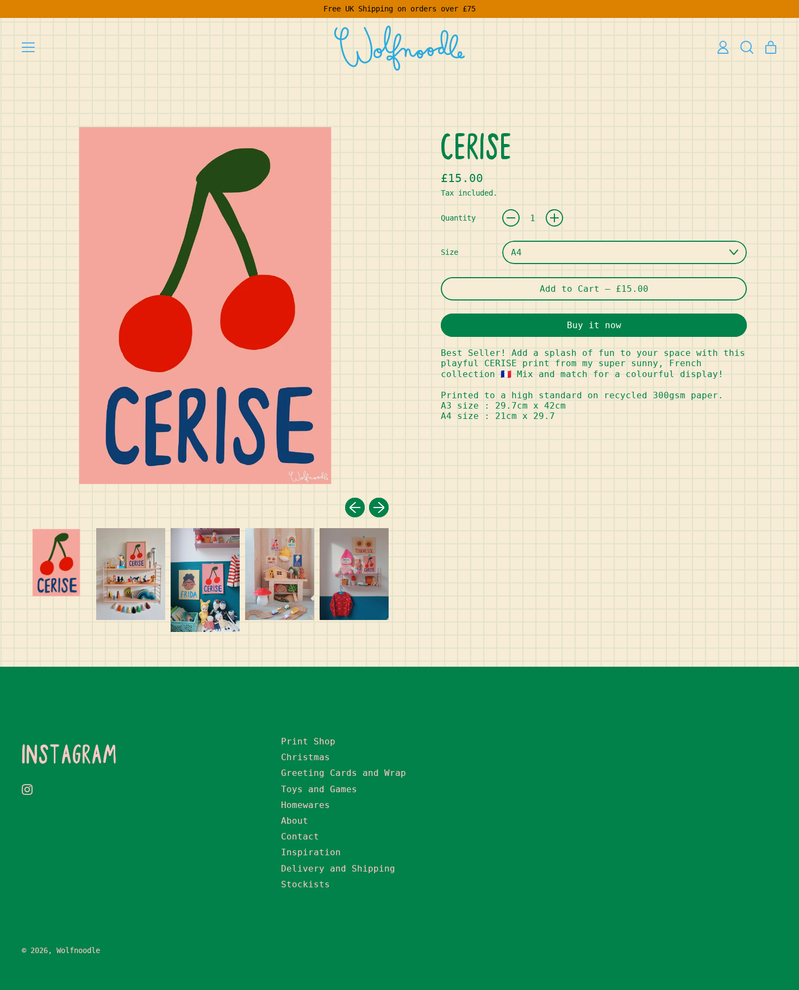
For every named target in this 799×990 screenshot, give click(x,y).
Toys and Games (319, 789)
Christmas (305, 757)
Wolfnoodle (78, 950)
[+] (554, 218)
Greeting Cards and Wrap (343, 773)
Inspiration (311, 852)
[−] (511, 218)
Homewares (305, 805)
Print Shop (308, 741)
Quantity (458, 218)
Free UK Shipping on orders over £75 (399, 8)
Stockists (305, 884)
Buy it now (594, 325)
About (294, 821)
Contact (300, 836)
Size (449, 252)
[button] (747, 47)
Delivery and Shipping (338, 868)
